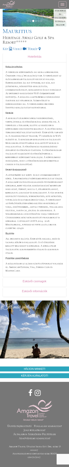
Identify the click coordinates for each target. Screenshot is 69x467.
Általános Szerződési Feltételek (34, 434)
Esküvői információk (34, 291)
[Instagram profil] (38, 393)
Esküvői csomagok (34, 281)
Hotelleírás (34, 56)
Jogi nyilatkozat (34, 430)
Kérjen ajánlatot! (34, 375)
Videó (18, 49)
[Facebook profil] (30, 393)
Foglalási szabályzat (48, 426)
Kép (6, 49)
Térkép (33, 49)
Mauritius (17, 31)
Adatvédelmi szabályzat (34, 438)
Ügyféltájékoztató (19, 426)
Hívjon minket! (34, 368)
